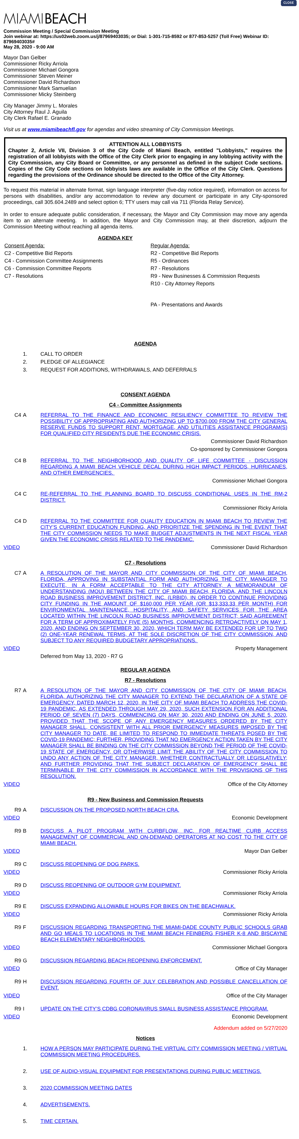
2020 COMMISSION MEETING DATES (86, 1088)
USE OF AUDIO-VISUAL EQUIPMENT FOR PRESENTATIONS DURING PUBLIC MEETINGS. (151, 1071)
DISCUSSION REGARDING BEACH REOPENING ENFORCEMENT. (121, 960)
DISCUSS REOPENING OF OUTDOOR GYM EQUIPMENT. (111, 885)
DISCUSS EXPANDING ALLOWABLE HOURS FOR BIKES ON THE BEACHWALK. (138, 906)
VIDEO (12, 547)
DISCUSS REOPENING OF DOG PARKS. (90, 864)
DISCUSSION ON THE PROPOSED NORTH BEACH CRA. (110, 810)
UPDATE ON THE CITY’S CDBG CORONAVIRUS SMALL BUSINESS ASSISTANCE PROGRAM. (154, 1009)
